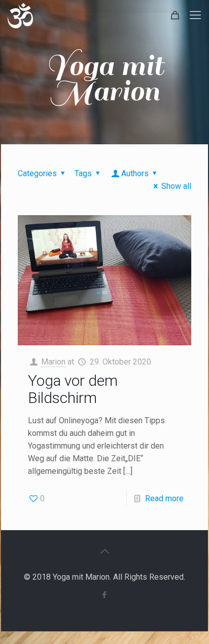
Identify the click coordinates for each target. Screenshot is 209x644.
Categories (37, 173)
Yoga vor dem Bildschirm (73, 389)
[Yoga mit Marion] (20, 15)
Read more (164, 498)
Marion (53, 362)
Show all (176, 186)
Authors (135, 173)
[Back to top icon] (104, 551)
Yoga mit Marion (105, 78)
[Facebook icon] (104, 594)
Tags (83, 173)
